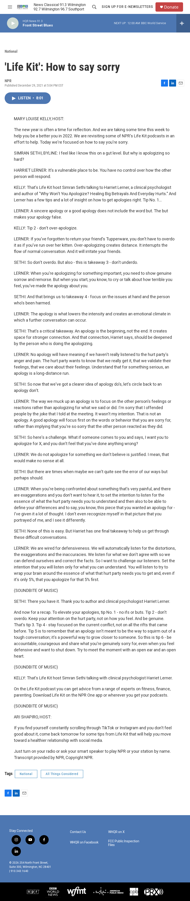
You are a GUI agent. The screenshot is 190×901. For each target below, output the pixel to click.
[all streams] (183, 23)
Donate (171, 7)
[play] (12, 23)
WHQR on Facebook (84, 842)
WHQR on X (116, 832)
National (11, 51)
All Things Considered (62, 774)
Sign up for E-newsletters (127, 7)
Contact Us (78, 832)
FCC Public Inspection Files (123, 843)
